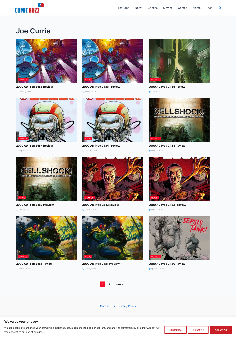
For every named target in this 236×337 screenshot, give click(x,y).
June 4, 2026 (156, 91)
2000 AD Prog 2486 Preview (101, 86)
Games (182, 8)
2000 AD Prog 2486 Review (34, 86)
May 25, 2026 (90, 150)
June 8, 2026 (90, 91)
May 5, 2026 (90, 268)
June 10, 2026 (24, 91)
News (138, 8)
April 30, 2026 (157, 268)
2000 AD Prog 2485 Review (167, 86)
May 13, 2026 (90, 210)
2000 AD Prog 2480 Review (167, 263)
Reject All (198, 329)
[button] (220, 8)
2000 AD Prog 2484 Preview (101, 145)
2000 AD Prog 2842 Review (100, 204)
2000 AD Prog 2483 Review (167, 145)
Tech (209, 8)
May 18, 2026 (24, 210)
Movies (167, 8)
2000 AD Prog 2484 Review (34, 145)
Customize (175, 329)
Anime (196, 8)
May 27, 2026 (24, 150)
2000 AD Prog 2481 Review (34, 263)
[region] (118, 326)
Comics (153, 8)
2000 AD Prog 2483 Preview (35, 204)
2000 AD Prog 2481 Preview (101, 263)
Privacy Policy (127, 306)
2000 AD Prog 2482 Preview (167, 204)
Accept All (221, 329)
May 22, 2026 (157, 150)
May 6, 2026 (24, 268)
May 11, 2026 (156, 210)
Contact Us (107, 306)
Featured (123, 8)
